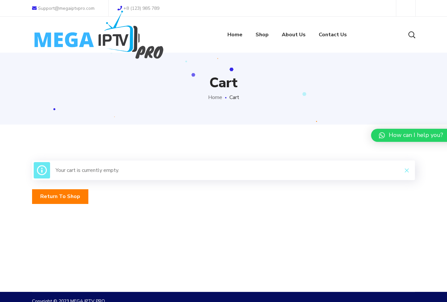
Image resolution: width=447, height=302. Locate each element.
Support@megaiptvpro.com (66, 8)
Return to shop (60, 196)
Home (215, 97)
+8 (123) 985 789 (141, 8)
